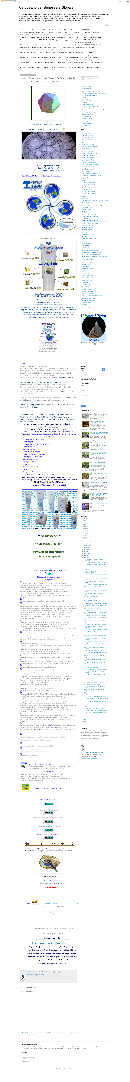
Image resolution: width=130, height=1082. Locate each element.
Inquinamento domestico (88, 155)
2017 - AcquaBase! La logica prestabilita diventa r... (96, 682)
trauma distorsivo (26, 740)
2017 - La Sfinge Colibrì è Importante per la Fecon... (96, 584)
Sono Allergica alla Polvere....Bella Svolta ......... (95, 650)
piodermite (32, 702)
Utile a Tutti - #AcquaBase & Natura (76, 67)
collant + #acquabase (57, 612)
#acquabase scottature (58, 725)
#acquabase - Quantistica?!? (80, 62)
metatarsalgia (59, 680)
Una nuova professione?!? (26, 62)
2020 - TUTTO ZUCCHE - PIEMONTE (57, 50)
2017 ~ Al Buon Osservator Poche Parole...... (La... (95, 680)
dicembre (86, 539)
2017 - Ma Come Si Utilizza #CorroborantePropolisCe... (91, 666)
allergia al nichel (58, 586)
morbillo (31, 682)
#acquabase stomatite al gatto (35, 780)
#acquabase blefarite (43, 601)
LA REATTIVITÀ (86, 32)
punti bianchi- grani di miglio (59, 709)
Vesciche (39, 371)
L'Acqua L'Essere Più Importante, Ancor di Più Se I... (96, 641)
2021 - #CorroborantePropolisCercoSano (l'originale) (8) (88, 40)
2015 (84, 721)
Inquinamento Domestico (86, 65)
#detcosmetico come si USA (89, 184)
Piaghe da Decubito (36, 391)
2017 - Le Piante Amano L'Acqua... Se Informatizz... (96, 669)
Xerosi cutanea (33, 756)
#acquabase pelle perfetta (58, 698)
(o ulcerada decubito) (49, 667)
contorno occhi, (44, 614)
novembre (86, 541)
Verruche (57, 400)
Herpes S (23, 385)
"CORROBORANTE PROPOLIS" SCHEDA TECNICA (32, 50)
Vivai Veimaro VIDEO (41, 65)
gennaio (86, 717)
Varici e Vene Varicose (44, 400)
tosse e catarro (53, 737)
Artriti (57, 368)
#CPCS (84, 97)
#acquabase (39, 60)
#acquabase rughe (40, 719)
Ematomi (38, 378)
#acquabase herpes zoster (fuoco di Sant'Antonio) (55, 657)
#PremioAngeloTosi (62, 52)
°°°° (52, 915)
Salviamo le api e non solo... (89, 148)
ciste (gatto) (32, 774)
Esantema (53, 378)
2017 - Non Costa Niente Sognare (92, 684)
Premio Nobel (35, 35)
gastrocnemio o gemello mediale (39, 649)
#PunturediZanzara (87, 114)
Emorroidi (30, 378)
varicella (31, 750)
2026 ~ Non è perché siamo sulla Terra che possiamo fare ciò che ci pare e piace (98, 505)
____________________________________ (49, 84)
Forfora (58, 371)
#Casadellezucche (86, 88)
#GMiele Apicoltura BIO (36, 47)
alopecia (54, 589)
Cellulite (37, 373)
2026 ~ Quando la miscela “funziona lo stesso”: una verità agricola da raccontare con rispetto (98, 494)
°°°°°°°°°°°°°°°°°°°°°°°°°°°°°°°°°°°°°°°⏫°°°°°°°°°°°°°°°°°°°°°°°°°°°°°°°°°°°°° (49, 161)
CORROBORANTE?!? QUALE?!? (46, 40)
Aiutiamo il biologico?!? (54, 65)
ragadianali (62, 715)
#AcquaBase (47, 47)
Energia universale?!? (94, 60)
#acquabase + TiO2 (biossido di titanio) (68, 60)
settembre (86, 545)
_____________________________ (48, 354)
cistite (47, 612)
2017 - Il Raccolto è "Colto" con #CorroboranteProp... (91, 572)
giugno (85, 551)
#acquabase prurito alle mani (39, 706)
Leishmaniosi (46, 405)
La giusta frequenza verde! (59, 35)
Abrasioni (23, 366)
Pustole (23, 398)
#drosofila (84, 99)
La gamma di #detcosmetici (26, 60)
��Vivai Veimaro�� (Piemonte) (64, 40)
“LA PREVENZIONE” (46, 35)
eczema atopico (33, 634)
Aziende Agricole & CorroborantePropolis (30, 45)
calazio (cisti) (54, 605)
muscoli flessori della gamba (37, 684)
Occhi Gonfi (43, 375)
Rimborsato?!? (38, 62)
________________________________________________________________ (40, 240)
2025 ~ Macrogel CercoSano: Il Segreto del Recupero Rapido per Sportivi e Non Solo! (97, 423)
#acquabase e (53, 638)
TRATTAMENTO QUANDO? (62, 32)
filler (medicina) (33, 644)
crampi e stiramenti (65, 616)
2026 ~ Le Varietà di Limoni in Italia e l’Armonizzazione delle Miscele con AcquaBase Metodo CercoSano (98, 464)
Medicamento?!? (24, 57)
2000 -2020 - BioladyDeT (68, 47)
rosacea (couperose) (60, 717)
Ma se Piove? (78, 45)
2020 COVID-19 (86, 213)
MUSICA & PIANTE (76, 32)
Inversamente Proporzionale (32, 30)
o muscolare (72, 729)
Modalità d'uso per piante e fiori (89, 153)
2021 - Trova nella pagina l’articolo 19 (84, 42)
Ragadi (48, 398)
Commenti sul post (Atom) (31, 1034)
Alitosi (35, 368)
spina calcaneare (33, 729)
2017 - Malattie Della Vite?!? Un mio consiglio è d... (96, 615)
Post (25, 1058)
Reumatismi (62, 373)
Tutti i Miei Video (86, 171)
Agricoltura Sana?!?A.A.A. (95, 37)
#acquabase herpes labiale (28, 657)
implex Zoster (32, 385)
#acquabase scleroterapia (42, 725)
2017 (84, 537)
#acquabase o (25, 690)
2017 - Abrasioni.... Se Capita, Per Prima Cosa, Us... (96, 712)
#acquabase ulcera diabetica (45, 746)
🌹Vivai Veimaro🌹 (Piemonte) (89, 262)
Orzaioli (34, 389)
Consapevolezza (75, 30)
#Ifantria (84, 102)
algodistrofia (37, 589)
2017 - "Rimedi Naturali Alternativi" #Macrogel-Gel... (96, 710)
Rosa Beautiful (70, 55)
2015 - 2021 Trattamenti (48, 32)
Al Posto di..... (56, 47)
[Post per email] (50, 971)
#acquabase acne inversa (46, 583)
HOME (21, 30)
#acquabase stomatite (47, 729)
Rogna (54, 405)
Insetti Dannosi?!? (103, 45)
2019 (84, 533)
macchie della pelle (34, 671)
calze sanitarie (38, 607)
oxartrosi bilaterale (43, 616)
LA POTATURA (23, 37)
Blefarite (63, 368)
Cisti (42, 373)
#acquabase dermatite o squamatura (37, 624)
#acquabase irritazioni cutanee (60, 663)
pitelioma (61, 638)
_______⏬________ (64, 129)
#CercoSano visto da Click (55, 30)
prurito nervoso (53, 708)
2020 (84, 531)
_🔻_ (37, 467)
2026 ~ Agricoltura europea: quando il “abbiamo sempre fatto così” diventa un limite (98, 433)
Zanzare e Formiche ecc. (100, 65)
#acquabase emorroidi (50, 636)
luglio (85, 549)
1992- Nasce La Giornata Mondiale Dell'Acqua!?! (95, 624)
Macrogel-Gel (85, 122)
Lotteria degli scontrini (72, 37)
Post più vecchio (73, 1032)
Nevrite (27, 389)
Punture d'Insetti (33, 398)
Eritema (45, 378)
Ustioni (84, 125)
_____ (52, 910)
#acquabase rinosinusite (37, 717)
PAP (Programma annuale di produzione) (30, 32)
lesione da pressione (35, 667)
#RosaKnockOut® (86, 116)
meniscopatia (41, 680)
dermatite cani (49, 774)
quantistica (70, 45)
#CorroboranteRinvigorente (89, 95)
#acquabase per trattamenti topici (49, 826)
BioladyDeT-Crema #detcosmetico (75, 57)
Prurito (42, 398)
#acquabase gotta (64, 653)
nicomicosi (33, 690)
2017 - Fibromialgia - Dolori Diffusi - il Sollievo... (95, 562)
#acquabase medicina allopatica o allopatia (35, 677)
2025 (84, 520)
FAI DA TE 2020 (80, 47)
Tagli (63, 398)
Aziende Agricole (52, 60)
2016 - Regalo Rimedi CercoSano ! (97, 413)
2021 (84, 528)
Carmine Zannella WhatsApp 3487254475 (93, 752)
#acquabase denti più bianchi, (30, 622)
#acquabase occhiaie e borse (29, 688)
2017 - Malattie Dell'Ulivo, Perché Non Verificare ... (96, 603)
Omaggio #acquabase (50, 62)
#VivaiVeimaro (85, 120)
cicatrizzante (63, 610)
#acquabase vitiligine (46, 752)
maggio (86, 553)
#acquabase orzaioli (44, 690)
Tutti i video (33, 57)
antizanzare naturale (44, 591)
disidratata (45, 638)
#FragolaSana (85, 100)
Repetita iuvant (98, 35)
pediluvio (32, 698)
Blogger (72, 1069)
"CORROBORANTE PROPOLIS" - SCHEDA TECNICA (33, 55)
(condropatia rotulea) (32, 696)
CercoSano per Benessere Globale (46, 7)
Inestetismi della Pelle (46, 385)
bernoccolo (32, 601)
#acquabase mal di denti (50, 671)
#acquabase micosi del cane (38, 776)
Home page (48, 1032)
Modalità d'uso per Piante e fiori (69, 65)
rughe (59, 719)
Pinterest (61, 943)
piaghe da (39, 700)
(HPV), (47, 694)
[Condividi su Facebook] (58, 972)
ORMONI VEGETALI (25, 35)
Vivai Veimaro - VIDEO (87, 150)
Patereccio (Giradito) (45, 389)
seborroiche (46, 610)
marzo (85, 557)
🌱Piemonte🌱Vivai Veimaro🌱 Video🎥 (92, 205)
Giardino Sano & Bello (87, 35)
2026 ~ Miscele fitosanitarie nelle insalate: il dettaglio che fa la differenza (98, 443)
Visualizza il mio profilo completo (89, 758)
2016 (84, 719)
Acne (41, 366)
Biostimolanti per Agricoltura (27, 67)
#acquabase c (32, 616)
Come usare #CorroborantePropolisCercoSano (53, 45)
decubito (46, 700)
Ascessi (29, 368)
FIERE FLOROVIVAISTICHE (90, 45)
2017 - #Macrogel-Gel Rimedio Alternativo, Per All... (96, 678)
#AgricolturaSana (86, 86)
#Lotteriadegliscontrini (87, 104)
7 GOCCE (43, 30)
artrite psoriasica (40, 593)
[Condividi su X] (56, 972)
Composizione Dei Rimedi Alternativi (29, 70)
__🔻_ (30, 432)
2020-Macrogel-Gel (72, 50)
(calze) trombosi (46, 740)
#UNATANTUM (51, 55)
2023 (84, 524)
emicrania (38, 636)
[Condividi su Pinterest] (60, 972)
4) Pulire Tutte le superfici (98, 55)
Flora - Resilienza (24, 47)
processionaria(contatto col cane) (46, 778)
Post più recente (24, 1032)
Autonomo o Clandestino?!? (89, 214)
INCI (45, 60)
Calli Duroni (30, 371)
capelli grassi (35, 609)
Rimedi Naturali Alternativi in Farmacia (49, 70)
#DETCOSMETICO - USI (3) (83, 55)
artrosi (55, 595)
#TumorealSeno (86, 118)
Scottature (56, 398)
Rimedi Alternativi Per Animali (94, 67)
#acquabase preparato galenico (34, 704)
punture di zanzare (35, 711)
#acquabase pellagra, (43, 698)
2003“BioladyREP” (90, 47)
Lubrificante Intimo (52, 387)
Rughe (32, 400)
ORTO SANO (83, 37)
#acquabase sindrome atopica (43, 727)
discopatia (24, 706)
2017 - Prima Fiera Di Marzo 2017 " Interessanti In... (96, 696)
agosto (85, 547)
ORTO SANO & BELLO (73, 35)
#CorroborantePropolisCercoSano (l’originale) (93, 93)
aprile (85, 555)
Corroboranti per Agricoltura (42, 67)
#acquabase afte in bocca (35, 586)
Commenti (26, 1061)
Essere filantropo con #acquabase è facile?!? (48, 817)
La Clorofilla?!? (96, 32)
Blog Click (84, 241)
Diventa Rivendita (62, 62)
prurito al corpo (62, 706)
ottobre (85, 543)
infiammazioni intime (41, 663)
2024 (84, 522)
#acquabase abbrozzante (29, 583)
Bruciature (71, 368)
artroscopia (40, 595)
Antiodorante (50, 368)
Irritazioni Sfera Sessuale (35, 387)
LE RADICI (66, 30)
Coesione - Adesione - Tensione (97, 62)
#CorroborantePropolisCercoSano (90, 91)
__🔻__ (48, 439)
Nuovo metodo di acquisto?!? (57, 57)
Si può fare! (32, 37)
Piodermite (49, 391)
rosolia (30, 719)
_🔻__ (52, 444)
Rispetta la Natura (50, 52)
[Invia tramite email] (53, 972)
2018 (84, 535)
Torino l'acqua (91, 52)
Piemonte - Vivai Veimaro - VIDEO (77, 52)
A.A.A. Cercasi (61, 55)
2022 (84, 526)
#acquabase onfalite (46, 688)
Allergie (41, 368)
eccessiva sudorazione (68, 700)
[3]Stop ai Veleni (101, 50)
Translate (86, 80)
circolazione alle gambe (28, 612)
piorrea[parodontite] (51, 702)
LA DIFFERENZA (86, 30)
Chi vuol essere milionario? (58, 37)
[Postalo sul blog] (55, 972)
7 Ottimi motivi (83, 60)
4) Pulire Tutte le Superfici (88, 191)
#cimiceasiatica (86, 90)
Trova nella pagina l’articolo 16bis (90, 220)
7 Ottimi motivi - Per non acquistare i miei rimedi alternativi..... (55, 929)
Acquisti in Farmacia (43, 57)
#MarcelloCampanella (87, 108)
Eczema (35, 375)
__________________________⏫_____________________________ (49, 121)
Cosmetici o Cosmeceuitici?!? (59, 67)
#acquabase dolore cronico (41, 628)
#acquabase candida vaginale (53, 607)
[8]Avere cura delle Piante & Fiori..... (28, 52)
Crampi (28, 375)
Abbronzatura (33, 366)
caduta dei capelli (34, 605)
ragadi (46, 715)
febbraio (86, 715)
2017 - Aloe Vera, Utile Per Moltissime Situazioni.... (96, 629)
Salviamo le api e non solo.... (27, 65)
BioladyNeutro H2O (87, 168)
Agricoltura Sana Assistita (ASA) (27, 40)
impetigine (49, 661)
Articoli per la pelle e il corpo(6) (87, 50)
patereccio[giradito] (54, 696)
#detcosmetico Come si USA (92, 57)
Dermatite (48, 373)
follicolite (39, 645)
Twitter (50, 943)
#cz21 (69, 62)
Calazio (30, 373)
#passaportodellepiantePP (88, 113)
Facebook (38, 943)
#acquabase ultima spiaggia (48, 810)
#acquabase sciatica (26, 725)
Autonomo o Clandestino (43, 37)
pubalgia (37, 709)
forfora (53, 645)
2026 (84, 518)
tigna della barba (33, 737)
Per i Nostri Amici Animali (88, 166)
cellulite (52, 609)
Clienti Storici (85, 202)
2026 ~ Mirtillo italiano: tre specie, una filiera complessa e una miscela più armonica (98, 453)
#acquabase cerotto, (62, 609)
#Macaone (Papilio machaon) (89, 106)
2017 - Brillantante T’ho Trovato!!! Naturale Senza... (96, 708)
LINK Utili (42, 52)
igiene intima (32, 661)
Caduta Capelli (48, 371)
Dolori (55, 373)
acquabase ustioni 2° (28, 746)
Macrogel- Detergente (87, 169)
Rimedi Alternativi (86, 123)
